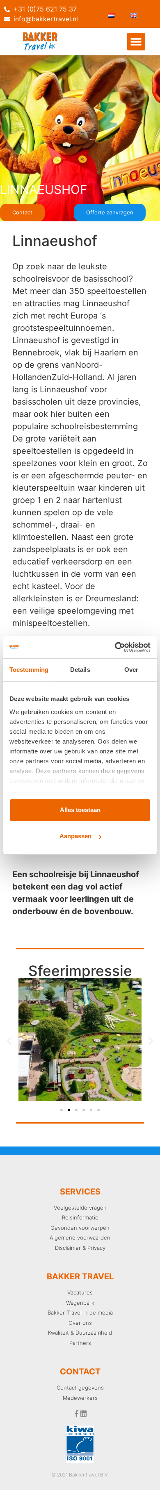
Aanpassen (75, 836)
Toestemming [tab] (28, 669)
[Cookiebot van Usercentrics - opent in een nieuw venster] (115, 647)
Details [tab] (80, 669)
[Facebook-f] (76, 1413)
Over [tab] (131, 669)
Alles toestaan (80, 809)
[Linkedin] (83, 1413)
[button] (136, 42)
